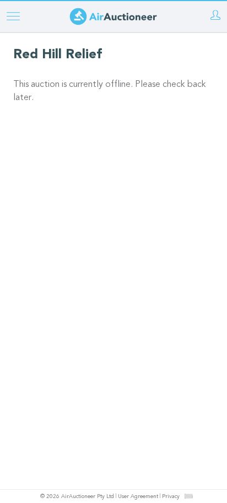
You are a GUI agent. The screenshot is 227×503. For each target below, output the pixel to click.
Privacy (171, 497)
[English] (189, 496)
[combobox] (188, 496)
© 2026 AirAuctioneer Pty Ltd (77, 497)
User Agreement (138, 497)
